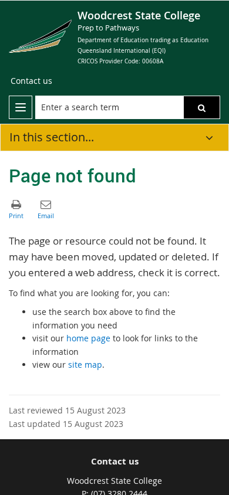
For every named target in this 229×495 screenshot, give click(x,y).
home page (88, 338)
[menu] (20, 107)
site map (85, 364)
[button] (201, 107)
